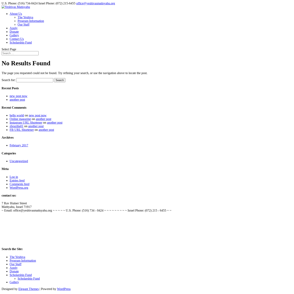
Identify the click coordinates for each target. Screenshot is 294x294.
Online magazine (20, 119)
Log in (14, 177)
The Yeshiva (25, 17)
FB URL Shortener (22, 129)
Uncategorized (19, 161)
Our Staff (23, 24)
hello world (17, 115)
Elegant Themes (28, 289)
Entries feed (17, 180)
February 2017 (19, 145)
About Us (16, 13)
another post (17, 99)
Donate (14, 31)
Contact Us (17, 39)
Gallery (14, 35)
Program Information (31, 21)
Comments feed (19, 184)
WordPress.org (19, 187)
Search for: (8, 80)
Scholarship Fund (21, 42)
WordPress (64, 289)
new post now (18, 96)
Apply (14, 28)
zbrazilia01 (16, 126)
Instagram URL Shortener (26, 122)
